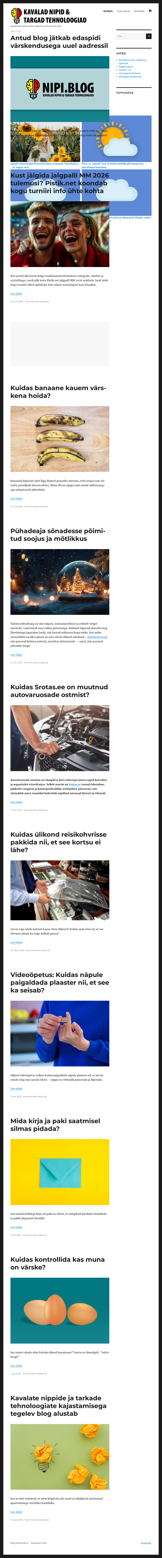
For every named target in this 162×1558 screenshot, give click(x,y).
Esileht (108, 11)
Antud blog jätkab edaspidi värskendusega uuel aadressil (59, 41)
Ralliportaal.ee (126, 66)
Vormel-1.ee (125, 70)
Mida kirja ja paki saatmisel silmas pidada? (55, 1124)
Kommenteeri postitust (36, 152)
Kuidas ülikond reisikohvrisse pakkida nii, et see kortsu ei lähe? (58, 842)
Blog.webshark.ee (19, 1543)
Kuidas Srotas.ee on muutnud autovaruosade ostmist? (59, 691)
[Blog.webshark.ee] (49, 15)
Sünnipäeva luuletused (130, 76)
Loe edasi (16, 144)
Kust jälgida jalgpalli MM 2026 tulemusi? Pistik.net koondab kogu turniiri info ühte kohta (59, 183)
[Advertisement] (60, 344)
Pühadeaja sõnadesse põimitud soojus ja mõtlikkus (57, 534)
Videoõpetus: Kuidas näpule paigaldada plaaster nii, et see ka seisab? (59, 982)
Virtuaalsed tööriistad (129, 73)
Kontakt (139, 11)
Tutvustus (123, 11)
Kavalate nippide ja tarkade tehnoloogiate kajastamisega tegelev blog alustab (58, 1405)
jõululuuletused (97, 637)
